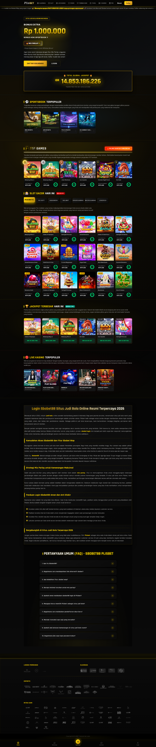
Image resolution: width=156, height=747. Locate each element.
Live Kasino (62, 3)
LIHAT (32, 326)
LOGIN (54, 63)
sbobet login (86, 431)
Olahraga (42, 3)
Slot (51, 3)
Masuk (119, 3)
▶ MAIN (32, 169)
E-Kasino (103, 3)
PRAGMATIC (29, 199)
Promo (113, 3)
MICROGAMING (90, 200)
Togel (94, 3)
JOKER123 (102, 200)
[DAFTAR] (78, 741)
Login (137, 745)
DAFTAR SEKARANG (35, 63)
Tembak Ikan (83, 3)
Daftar (128, 3)
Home (18, 745)
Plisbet (87, 535)
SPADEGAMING (78, 200)
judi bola (49, 416)
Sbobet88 (35, 455)
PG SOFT (41, 200)
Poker (72, 3)
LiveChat (101, 745)
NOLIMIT (66, 200)
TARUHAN (32, 119)
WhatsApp (54, 745)
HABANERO (54, 200)
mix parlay (81, 473)
